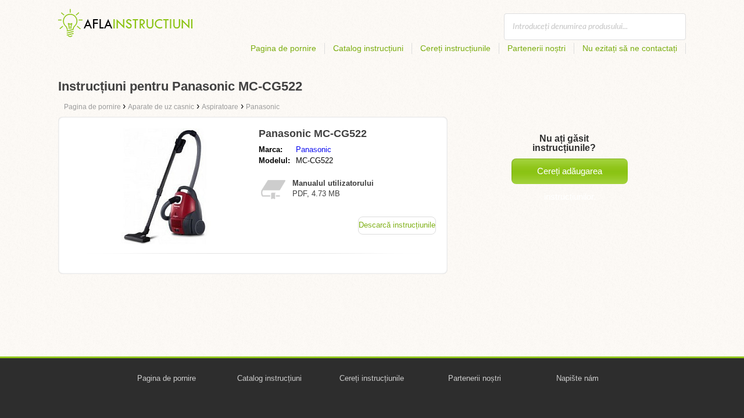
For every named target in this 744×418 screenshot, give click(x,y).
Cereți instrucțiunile (455, 48)
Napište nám (577, 378)
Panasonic (313, 149)
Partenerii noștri (536, 48)
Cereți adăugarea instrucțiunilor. (569, 175)
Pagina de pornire (283, 48)
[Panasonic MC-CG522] (164, 241)
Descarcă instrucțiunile (397, 225)
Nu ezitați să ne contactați (629, 48)
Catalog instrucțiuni (368, 48)
